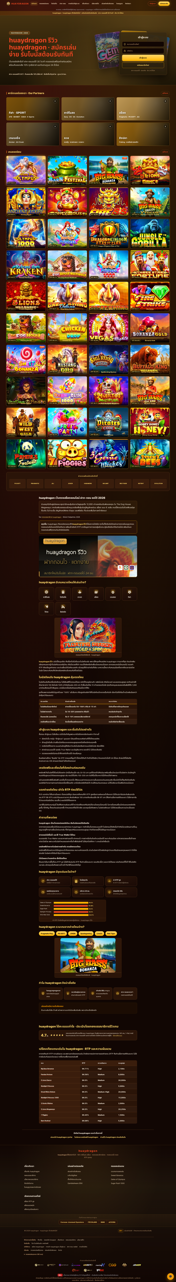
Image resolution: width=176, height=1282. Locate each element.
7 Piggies (44, 1115)
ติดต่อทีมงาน (28, 1183)
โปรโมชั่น (54, 3)
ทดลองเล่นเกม (44, 3)
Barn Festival (45, 1121)
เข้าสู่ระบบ (153, 3)
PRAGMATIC (35, 483)
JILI (52, 483)
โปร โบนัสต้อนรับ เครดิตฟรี (40, 1243)
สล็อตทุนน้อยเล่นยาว (31, 1209)
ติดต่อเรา (128, 3)
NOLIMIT (106, 483)
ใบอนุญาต (119, 3)
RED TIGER (123, 483)
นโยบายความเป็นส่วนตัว (87, 1280)
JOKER (70, 483)
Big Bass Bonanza (47, 1069)
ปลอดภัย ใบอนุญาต (50, 1240)
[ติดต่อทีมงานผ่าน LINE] (170, 1276)
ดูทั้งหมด (165, 93)
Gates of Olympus (118, 1179)
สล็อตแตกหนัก (29, 1205)
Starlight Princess (47, 1086)
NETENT (141, 483)
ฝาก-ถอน (63, 3)
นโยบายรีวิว (95, 3)
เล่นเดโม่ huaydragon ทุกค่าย (61, 1137)
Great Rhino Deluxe (48, 1092)
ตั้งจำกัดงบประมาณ (74, 1179)
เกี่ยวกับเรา (85, 3)
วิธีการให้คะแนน (117, 1035)
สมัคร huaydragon (38, 1247)
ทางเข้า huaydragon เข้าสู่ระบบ (55, 1247)
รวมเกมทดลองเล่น (117, 1171)
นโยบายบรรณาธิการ (31, 1179)
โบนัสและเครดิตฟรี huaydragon (86, 1137)
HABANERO (88, 483)
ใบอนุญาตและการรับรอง (32, 1187)
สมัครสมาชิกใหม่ (143, 65)
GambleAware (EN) (75, 1183)
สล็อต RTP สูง (29, 1201)
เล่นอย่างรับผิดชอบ (108, 3)
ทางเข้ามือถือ (83, 1247)
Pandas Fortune (46, 1074)
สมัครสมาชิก (164, 3)
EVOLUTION (158, 483)
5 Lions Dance (46, 1080)
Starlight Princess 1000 (50, 1097)
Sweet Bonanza (117, 1175)
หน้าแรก (34, 3)
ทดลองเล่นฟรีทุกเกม (37, 1250)
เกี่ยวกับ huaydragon (32, 1171)
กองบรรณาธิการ (30, 1175)
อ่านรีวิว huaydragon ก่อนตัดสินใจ (113, 1137)
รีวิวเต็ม (40, 1240)
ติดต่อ (60, 1250)
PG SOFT (17, 483)
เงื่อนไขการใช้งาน (99, 1280)
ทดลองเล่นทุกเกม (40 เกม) (34, 1254)
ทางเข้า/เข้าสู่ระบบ (73, 3)
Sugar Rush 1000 (118, 1183)
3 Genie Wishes (47, 1103)
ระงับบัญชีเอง (72, 1175)
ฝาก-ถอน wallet (72, 1247)
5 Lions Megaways (48, 1109)
